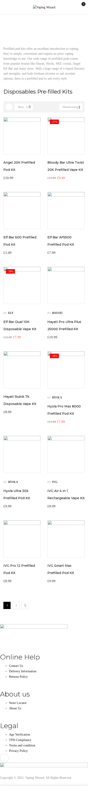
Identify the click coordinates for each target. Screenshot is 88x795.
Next (25, 605)
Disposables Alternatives (32, 24)
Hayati (57, 313)
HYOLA (57, 397)
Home (7, 24)
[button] (80, 7)
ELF (10, 313)
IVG (54, 482)
